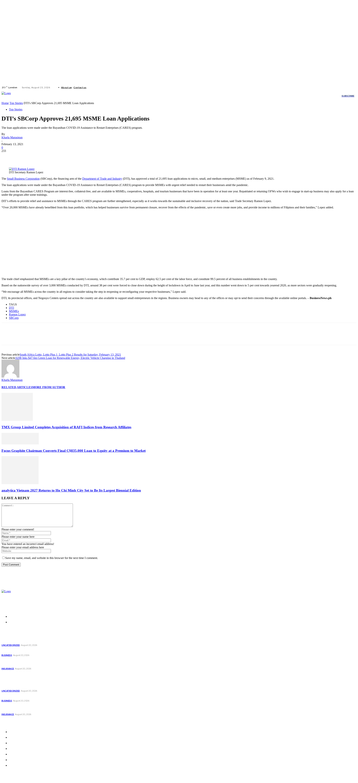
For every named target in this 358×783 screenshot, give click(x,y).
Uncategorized (10, 645)
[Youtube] (105, 87)
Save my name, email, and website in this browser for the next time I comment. (51, 557)
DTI (11, 307)
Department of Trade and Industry (102, 178)
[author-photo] (10, 376)
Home (5, 103)
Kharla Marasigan (12, 137)
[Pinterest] (34, 156)
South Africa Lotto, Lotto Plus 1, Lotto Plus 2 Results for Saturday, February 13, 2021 (70, 354)
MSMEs (14, 311)
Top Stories (16, 103)
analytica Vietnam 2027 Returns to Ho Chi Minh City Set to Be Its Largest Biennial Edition (71, 490)
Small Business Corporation (23, 178)
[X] (101, 87)
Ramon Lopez (17, 314)
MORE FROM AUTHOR (48, 387)
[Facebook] (92, 87)
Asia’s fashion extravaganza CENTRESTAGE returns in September (46, 650)
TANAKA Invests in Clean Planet (23, 641)
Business (6, 655)
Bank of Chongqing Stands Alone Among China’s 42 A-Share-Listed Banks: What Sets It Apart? (47, 662)
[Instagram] (97, 87)
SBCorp (14, 317)
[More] (61, 156)
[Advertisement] (113, 245)
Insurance (7, 668)
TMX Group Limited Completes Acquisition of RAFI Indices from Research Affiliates (66, 427)
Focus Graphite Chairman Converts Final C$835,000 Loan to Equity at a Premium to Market (73, 451)
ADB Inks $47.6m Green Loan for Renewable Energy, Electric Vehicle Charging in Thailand (70, 358)
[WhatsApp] (48, 156)
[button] (224, 96)
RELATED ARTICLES (16, 387)
